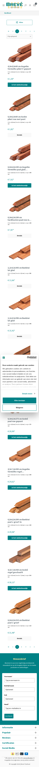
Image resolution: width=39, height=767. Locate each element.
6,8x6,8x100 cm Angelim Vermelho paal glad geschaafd (19, 168)
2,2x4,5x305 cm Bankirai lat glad (19, 269)
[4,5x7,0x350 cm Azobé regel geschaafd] (19, 556)
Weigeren (19, 407)
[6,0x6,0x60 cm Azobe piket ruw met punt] (19, 103)
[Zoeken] (25, 5)
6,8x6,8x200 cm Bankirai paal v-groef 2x (19, 520)
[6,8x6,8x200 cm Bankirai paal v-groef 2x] (19, 506)
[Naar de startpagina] (14, 5)
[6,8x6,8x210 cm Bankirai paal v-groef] (19, 606)
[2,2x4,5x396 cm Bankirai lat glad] (19, 304)
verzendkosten (28, 758)
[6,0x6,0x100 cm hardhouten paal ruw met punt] (19, 204)
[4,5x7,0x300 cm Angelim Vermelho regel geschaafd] (19, 455)
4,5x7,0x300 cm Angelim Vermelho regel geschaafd (19, 470)
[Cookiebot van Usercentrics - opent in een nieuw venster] (28, 357)
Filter (21, 22)
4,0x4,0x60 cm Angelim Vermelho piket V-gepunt (19, 67)
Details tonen (27, 393)
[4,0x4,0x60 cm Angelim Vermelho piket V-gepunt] (19, 53)
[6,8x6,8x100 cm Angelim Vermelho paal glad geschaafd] (19, 153)
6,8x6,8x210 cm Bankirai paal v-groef (19, 621)
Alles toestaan (19, 400)
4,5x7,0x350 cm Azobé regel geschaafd (18, 571)
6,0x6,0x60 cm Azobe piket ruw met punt (17, 117)
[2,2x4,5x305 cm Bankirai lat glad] (19, 254)
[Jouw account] (30, 5)
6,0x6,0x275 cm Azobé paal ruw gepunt (18, 420)
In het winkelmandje (20, 85)
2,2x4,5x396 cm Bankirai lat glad (19, 319)
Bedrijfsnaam (9, 686)
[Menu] (4, 5)
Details (19, 135)
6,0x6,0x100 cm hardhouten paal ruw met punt (19, 218)
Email (6, 704)
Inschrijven (8, 716)
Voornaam (8, 676)
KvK (5, 695)
